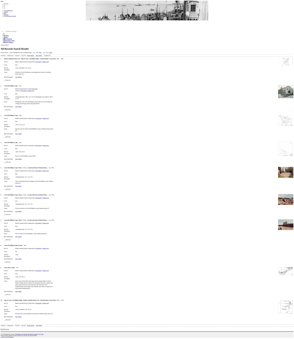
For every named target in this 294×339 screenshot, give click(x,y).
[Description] (38, 61)
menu (2, 1)
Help (5, 13)
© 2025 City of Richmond (7, 337)
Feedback (6, 14)
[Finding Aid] (45, 61)
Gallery (50, 52)
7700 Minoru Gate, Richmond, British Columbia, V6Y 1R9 (29, 334)
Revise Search (30, 55)
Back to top (6, 329)
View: (44, 52)
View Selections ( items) (10, 16)
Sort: (34, 52)
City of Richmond (8, 10)
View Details (18, 77)
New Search (39, 55)
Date (40, 52)
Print (2, 329)
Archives (6, 12)
